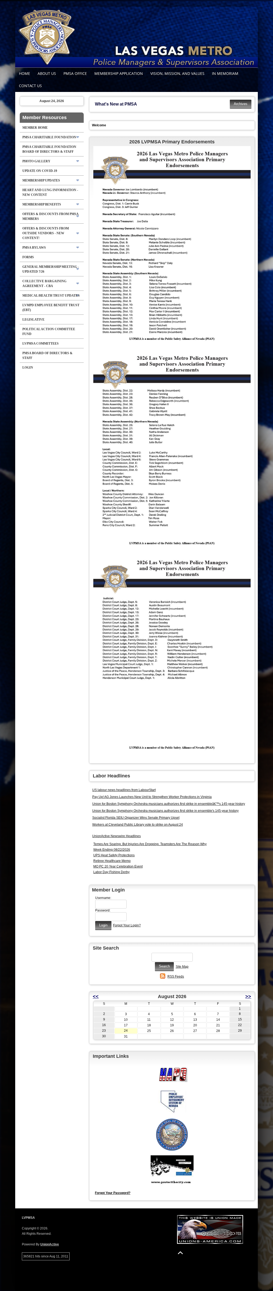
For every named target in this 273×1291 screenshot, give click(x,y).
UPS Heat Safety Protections (114, 855)
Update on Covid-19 (39, 171)
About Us (47, 73)
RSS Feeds (175, 976)
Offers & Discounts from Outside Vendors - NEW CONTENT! (45, 233)
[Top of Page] (180, 1253)
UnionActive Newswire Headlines (116, 836)
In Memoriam (225, 73)
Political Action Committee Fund (48, 331)
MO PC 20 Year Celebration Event (118, 866)
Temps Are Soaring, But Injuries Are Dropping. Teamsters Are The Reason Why (150, 844)
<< (96, 996)
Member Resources (44, 117)
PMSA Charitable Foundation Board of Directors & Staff (49, 149)
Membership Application (118, 73)
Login (27, 367)
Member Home (35, 128)
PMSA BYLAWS (34, 247)
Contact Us (30, 85)
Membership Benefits (41, 204)
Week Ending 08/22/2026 (111, 850)
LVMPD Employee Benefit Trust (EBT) (50, 307)
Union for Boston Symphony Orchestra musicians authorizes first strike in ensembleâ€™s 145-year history (168, 804)
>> (248, 996)
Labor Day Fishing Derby (111, 872)
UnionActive (49, 1244)
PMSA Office (75, 73)
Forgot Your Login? (127, 925)
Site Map (182, 967)
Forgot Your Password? (112, 1193)
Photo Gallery (36, 161)
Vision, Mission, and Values (177, 73)
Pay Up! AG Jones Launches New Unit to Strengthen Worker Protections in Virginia (152, 797)
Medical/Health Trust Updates (51, 295)
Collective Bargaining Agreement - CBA (44, 283)
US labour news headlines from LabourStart (124, 790)
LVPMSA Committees (40, 343)
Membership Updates (41, 180)
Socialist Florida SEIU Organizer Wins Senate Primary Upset (135, 818)
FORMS (28, 257)
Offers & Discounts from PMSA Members (50, 216)
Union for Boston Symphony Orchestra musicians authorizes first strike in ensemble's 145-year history (165, 811)
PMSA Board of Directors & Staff (47, 355)
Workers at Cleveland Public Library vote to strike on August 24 (137, 824)
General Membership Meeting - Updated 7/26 (50, 269)
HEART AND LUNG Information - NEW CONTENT (50, 192)
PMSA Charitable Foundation (49, 137)
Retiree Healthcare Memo (112, 861)
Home (24, 73)
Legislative (33, 319)
